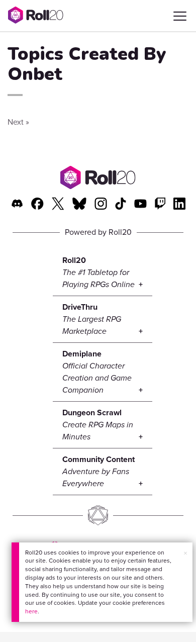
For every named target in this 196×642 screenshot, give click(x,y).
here (31, 611)
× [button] (185, 553)
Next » (18, 122)
